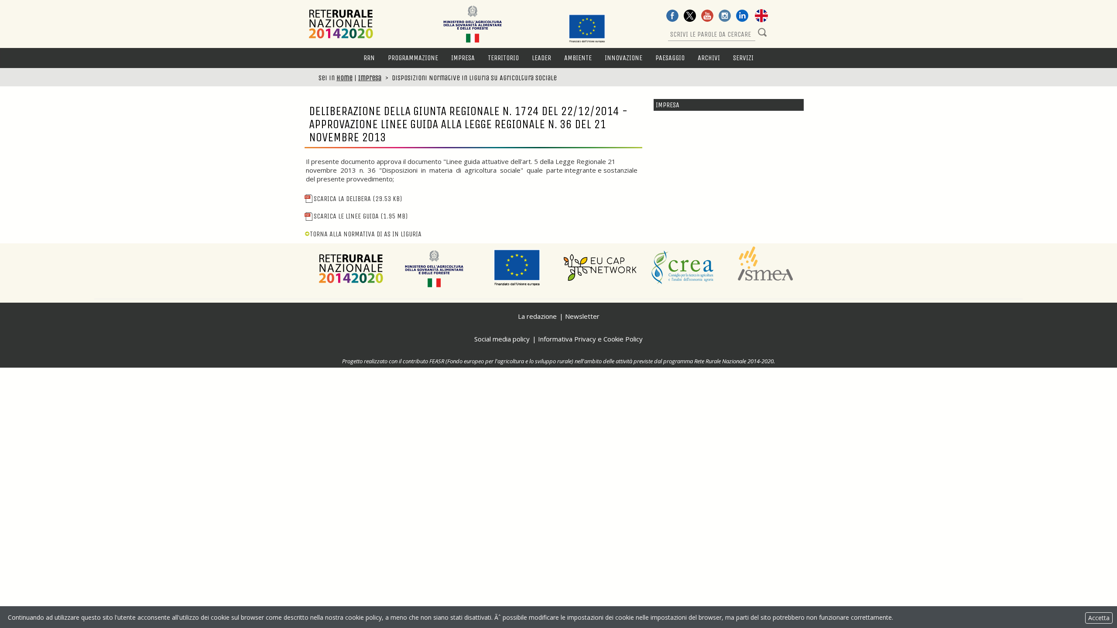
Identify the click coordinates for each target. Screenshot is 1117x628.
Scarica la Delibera (358, 199)
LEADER (541, 58)
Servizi (743, 58)
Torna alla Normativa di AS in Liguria (365, 234)
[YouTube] (707, 16)
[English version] (761, 16)
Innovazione (623, 58)
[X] (690, 16)
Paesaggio (670, 58)
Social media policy (502, 338)
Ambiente (578, 58)
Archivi (709, 58)
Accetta (1098, 618)
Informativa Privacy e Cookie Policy (590, 338)
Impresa (463, 58)
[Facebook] (672, 16)
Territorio (503, 58)
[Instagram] (725, 16)
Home (344, 78)
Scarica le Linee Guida (361, 216)
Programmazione (413, 58)
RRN (369, 58)
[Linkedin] (742, 16)
